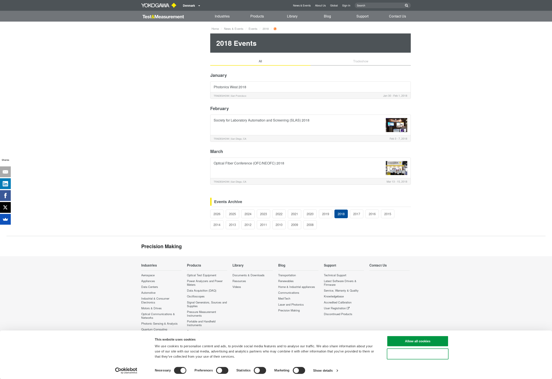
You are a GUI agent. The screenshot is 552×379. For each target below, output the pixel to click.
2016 (372, 214)
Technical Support (335, 275)
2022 (279, 214)
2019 (325, 214)
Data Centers (149, 287)
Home (215, 29)
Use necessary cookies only (418, 354)
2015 (387, 214)
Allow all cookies (417, 341)
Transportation (287, 275)
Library (292, 16)
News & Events (302, 5)
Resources (239, 281)
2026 (216, 214)
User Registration (335, 308)
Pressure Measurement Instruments (201, 313)
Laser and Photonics (291, 304)
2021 (294, 214)
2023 (263, 214)
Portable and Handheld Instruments (201, 323)
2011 (263, 224)
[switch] (222, 370)
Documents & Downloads (248, 275)
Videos (236, 287)
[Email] (5, 171)
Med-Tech (284, 298)
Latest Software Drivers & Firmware (340, 283)
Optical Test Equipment (201, 275)
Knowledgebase (334, 296)
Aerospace (148, 275)
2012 (248, 224)
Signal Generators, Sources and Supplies (207, 304)
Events (253, 29)
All (260, 61)
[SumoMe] (5, 219)
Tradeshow (360, 61)
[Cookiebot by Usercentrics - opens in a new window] (126, 370)
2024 (248, 214)
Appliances (148, 281)
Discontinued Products (338, 314)
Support (362, 16)
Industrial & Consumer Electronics (155, 300)
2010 (279, 224)
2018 (266, 29)
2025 (232, 214)
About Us (320, 5)
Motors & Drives (151, 308)
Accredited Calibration (337, 302)
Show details (323, 370)
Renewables (286, 281)
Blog (327, 16)
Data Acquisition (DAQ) (201, 290)
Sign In (346, 5)
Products (257, 16)
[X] (5, 207)
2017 (356, 214)
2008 (310, 224)
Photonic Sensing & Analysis (159, 323)
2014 (216, 224)
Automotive (148, 293)
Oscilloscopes (196, 296)
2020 (310, 214)
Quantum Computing (154, 329)
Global (334, 5)
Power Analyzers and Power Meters (205, 283)
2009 (294, 224)
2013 (232, 224)
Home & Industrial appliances (296, 287)
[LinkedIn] (5, 183)
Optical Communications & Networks (158, 316)
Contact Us (397, 16)
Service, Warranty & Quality (341, 290)
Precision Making (289, 310)
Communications (288, 293)
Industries (222, 16)
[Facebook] (5, 195)
